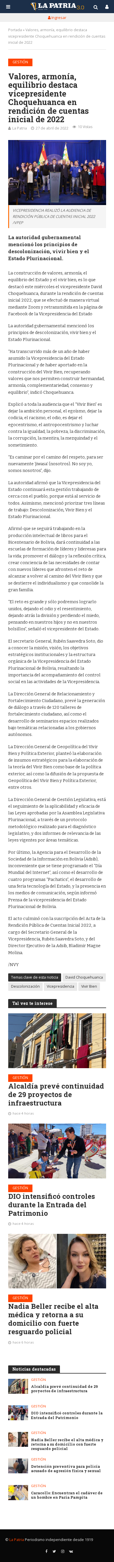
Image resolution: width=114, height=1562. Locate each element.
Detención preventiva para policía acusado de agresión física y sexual (66, 1468)
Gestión (20, 62)
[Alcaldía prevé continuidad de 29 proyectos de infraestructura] (57, 1040)
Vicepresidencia (60, 986)
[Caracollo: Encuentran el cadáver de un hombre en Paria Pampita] (18, 1492)
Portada (15, 29)
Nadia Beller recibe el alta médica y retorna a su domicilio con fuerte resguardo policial (53, 1319)
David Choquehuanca (84, 977)
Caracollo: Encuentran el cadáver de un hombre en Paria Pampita (67, 1495)
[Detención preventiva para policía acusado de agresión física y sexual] (18, 1465)
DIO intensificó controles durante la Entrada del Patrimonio (51, 1204)
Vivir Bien (89, 986)
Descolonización (25, 986)
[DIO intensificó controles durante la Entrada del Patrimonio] (57, 1151)
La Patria (19, 128)
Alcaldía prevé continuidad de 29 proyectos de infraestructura (56, 1094)
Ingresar (58, 17)
